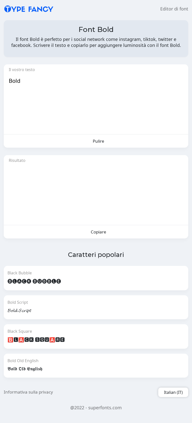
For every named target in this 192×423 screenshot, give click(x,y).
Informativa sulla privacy (28, 392)
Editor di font (174, 9)
